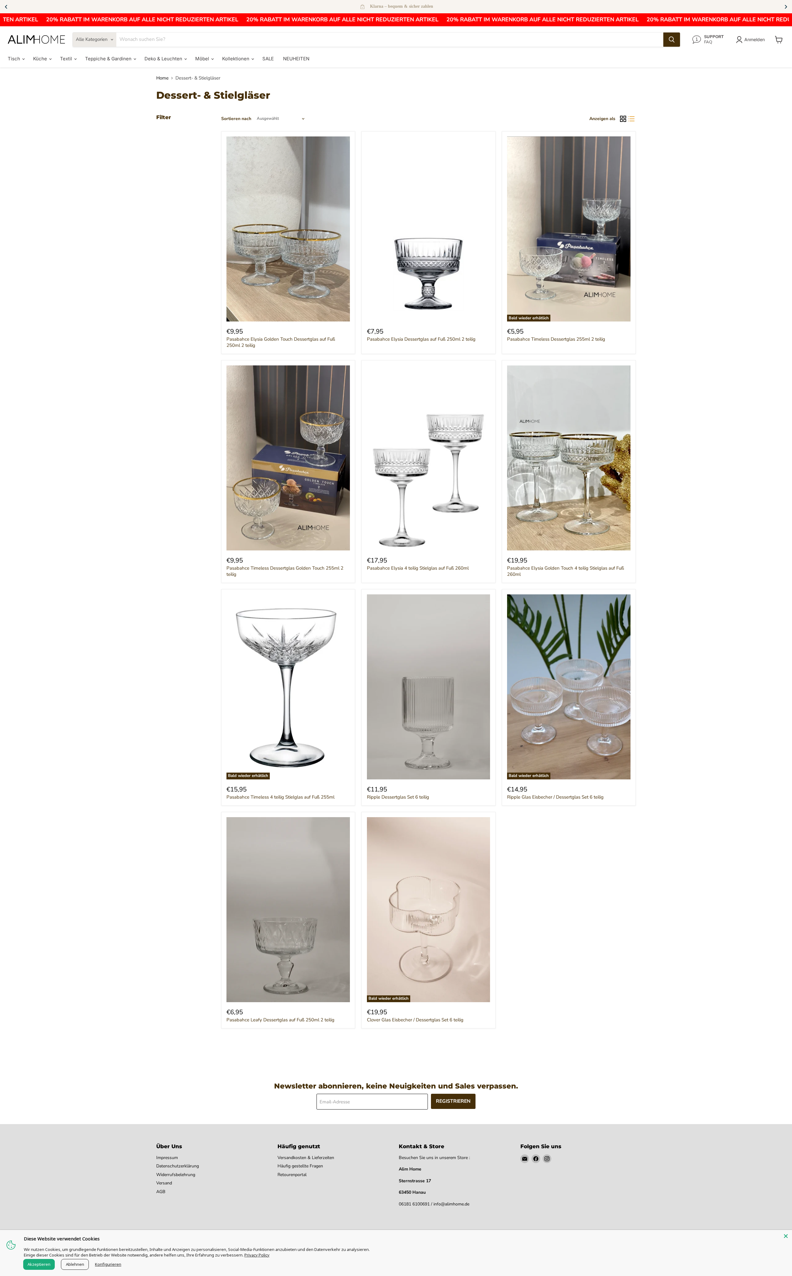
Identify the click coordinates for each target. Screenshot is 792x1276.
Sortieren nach (236, 118)
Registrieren (453, 1101)
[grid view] (623, 118)
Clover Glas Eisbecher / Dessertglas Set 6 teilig (415, 1020)
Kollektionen (236, 59)
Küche (40, 59)
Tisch (14, 59)
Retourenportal (292, 1175)
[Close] (786, 1236)
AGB (161, 1192)
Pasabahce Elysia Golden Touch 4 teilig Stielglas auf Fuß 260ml (565, 571)
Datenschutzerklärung (177, 1166)
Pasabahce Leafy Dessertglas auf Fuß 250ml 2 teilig (280, 1020)
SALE (268, 59)
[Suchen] (671, 39)
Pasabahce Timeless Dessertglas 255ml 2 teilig (556, 339)
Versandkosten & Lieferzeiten (306, 1158)
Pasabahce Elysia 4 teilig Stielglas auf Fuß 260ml (418, 568)
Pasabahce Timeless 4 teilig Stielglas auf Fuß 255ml (280, 797)
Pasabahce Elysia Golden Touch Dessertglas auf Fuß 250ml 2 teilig (280, 342)
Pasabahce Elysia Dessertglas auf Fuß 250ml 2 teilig (421, 339)
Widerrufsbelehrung (175, 1175)
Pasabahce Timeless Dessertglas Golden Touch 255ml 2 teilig (284, 571)
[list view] (631, 118)
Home (162, 78)
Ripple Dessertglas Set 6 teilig (398, 797)
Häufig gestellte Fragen (300, 1166)
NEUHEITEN (296, 59)
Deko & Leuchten (163, 59)
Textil (66, 59)
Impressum (167, 1158)
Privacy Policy (256, 1255)
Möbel (202, 59)
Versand (164, 1183)
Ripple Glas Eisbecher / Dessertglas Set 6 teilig (555, 797)
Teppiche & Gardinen (109, 59)
